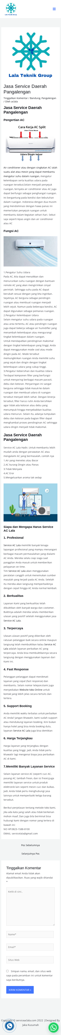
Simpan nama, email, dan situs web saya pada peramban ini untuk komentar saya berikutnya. (29, 975)
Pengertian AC (14, 120)
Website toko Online (30, 689)
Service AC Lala (12, 545)
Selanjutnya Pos (30, 853)
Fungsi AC (11, 231)
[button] (53, 1027)
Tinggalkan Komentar (16, 98)
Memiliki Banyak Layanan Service (30, 766)
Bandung (35, 98)
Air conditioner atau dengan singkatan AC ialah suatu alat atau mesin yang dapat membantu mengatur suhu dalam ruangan (30, 172)
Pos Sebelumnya (30, 845)
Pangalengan (49, 98)
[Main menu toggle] (54, 9)
